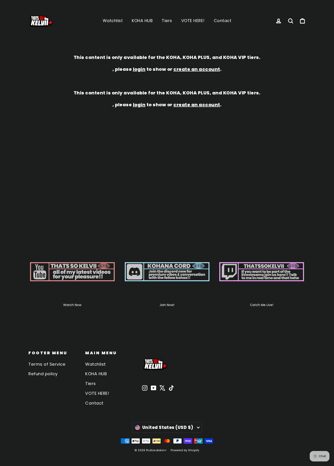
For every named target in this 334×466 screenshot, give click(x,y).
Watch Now (72, 305)
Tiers (167, 20)
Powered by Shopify (185, 450)
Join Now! (167, 305)
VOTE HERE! (193, 20)
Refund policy (43, 374)
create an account (196, 69)
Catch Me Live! (261, 305)
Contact (223, 20)
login (139, 69)
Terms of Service (46, 364)
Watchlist (113, 20)
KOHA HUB (142, 20)
